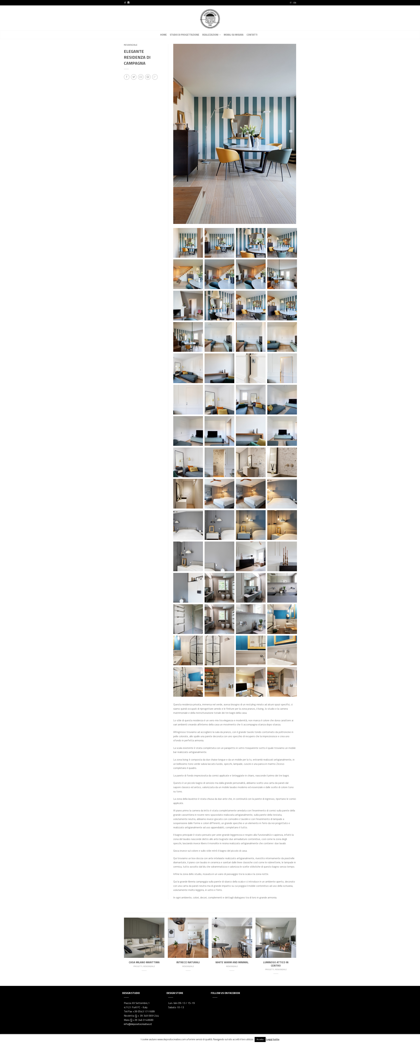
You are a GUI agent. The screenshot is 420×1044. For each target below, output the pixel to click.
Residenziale (130, 44)
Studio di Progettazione (184, 35)
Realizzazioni (210, 35)
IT (291, 3)
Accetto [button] (260, 1039)
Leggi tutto (272, 1039)
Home (163, 35)
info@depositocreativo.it (138, 1024)
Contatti (252, 35)
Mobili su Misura (233, 35)
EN (295, 3)
